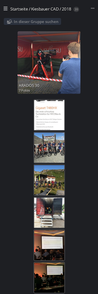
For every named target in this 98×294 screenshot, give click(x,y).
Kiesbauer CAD (45, 9)
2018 (66, 9)
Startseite (19, 9)
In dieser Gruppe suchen (36, 21)
